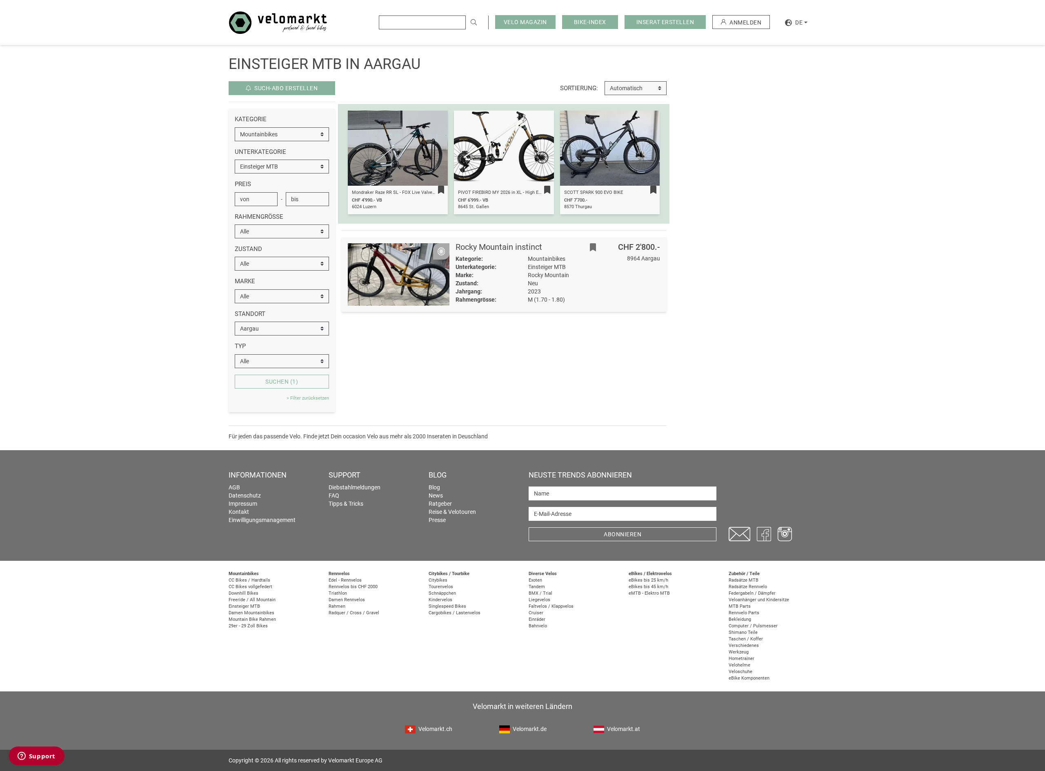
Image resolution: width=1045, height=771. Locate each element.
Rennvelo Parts (744, 612)
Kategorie (251, 119)
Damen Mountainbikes (251, 612)
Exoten (535, 580)
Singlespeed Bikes (447, 606)
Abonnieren (622, 534)
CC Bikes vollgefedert (250, 586)
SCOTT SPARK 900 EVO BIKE (593, 192)
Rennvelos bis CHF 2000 (353, 586)
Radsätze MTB (743, 580)
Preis (243, 184)
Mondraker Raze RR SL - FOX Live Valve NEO (397, 192)
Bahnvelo (538, 626)
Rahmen (337, 606)
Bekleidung (740, 619)
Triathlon (338, 593)
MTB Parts (740, 606)
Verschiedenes (744, 645)
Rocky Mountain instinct (499, 247)
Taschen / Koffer (746, 639)
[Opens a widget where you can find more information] (36, 757)
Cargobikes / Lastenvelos (454, 612)
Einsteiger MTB (244, 606)
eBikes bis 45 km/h (648, 586)
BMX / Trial (540, 593)
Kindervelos (440, 599)
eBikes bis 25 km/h (648, 580)
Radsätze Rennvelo (748, 586)
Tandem (537, 586)
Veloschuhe (740, 671)
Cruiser (536, 612)
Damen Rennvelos (347, 599)
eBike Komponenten (749, 678)
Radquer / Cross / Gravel (354, 612)
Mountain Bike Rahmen (252, 619)
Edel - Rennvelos (345, 580)
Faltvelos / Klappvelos (551, 606)
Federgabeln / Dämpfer (752, 593)
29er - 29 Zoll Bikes (248, 626)
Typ (240, 346)
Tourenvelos (441, 586)
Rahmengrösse (259, 216)
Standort (250, 314)
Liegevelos (539, 599)
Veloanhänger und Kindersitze (759, 599)
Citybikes (438, 580)
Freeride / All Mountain (252, 599)
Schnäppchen (442, 593)
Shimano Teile (743, 632)
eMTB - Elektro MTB (649, 593)
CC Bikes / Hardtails (249, 580)
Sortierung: (579, 88)
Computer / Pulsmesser (753, 626)
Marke (245, 281)
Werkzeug (739, 652)
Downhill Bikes (243, 593)
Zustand (248, 249)
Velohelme (739, 665)
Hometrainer (741, 658)
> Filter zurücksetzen (308, 398)
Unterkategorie (260, 152)
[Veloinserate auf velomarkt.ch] (278, 22)
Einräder (537, 619)
